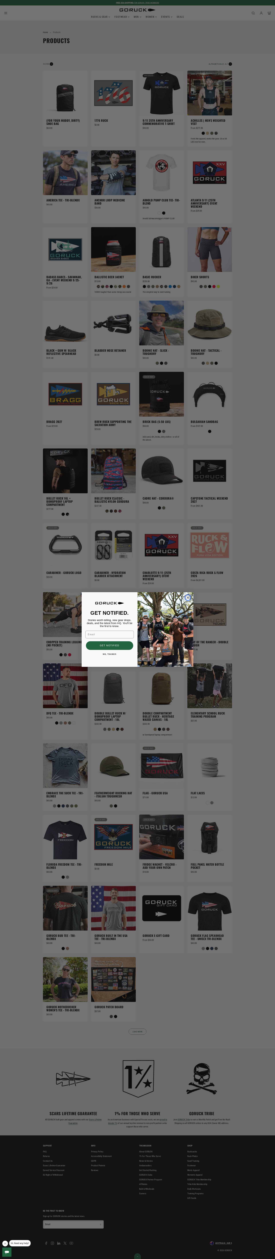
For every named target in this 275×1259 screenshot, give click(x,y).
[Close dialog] (187, 597)
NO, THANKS (109, 654)
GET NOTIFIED (109, 645)
